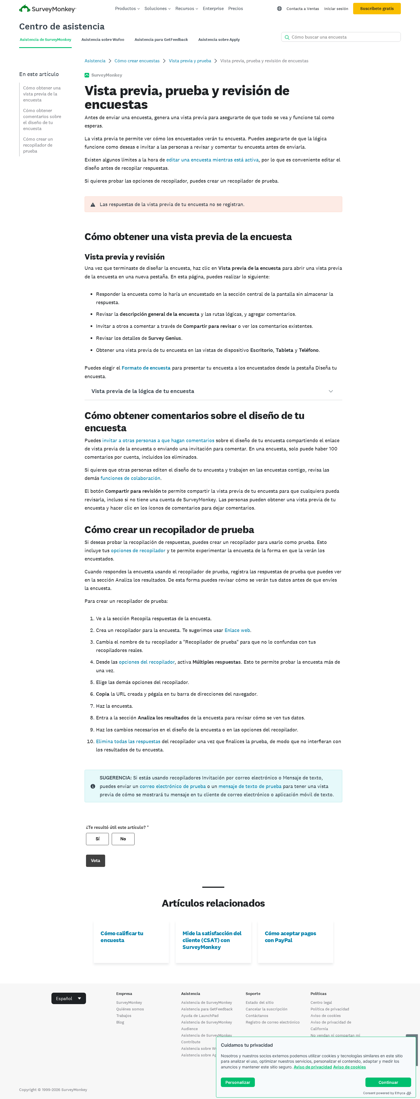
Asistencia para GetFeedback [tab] (161, 39)
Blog (120, 1022)
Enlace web (237, 630)
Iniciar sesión (336, 8)
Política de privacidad (330, 1009)
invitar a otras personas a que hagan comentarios (158, 440)
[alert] (213, 204)
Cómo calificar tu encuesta (122, 937)
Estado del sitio (260, 1002)
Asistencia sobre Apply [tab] (219, 39)
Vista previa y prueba (190, 61)
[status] (213, 786)
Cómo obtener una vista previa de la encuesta (42, 94)
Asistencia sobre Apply (201, 1055)
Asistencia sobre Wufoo (202, 1048)
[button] (213, 391)
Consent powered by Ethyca (384, 1093)
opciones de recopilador (138, 550)
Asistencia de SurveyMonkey (206, 1002)
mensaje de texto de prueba (250, 786)
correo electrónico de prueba (173, 786)
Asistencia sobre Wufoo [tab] (102, 39)
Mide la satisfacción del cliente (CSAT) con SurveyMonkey (212, 940)
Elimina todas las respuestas (128, 741)
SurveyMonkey (129, 1002)
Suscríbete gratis (377, 8)
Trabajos (123, 1015)
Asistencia (95, 61)
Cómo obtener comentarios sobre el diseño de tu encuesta (42, 119)
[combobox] (68, 998)
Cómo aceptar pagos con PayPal (290, 937)
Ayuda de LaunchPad (200, 1015)
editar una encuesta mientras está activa (212, 159)
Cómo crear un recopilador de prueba (38, 145)
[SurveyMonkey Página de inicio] (47, 9)
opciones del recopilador (147, 662)
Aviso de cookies (349, 1066)
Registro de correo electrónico (273, 1022)
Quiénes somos (130, 1009)
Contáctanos (257, 1015)
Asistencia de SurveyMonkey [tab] (45, 39)
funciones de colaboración (130, 478)
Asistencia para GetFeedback (207, 1009)
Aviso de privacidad (313, 1066)
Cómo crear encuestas (137, 61)
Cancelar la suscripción (266, 1009)
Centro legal (321, 1002)
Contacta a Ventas (303, 8)
